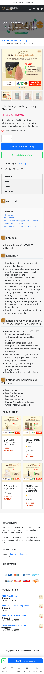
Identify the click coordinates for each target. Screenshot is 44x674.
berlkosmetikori (19, 557)
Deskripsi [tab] (8, 176)
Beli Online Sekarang (22, 146)
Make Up (23, 40)
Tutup (17, 211)
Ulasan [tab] (7, 186)
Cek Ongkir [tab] (9, 191)
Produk (14, 2)
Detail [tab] (6, 181)
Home (6, 40)
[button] (39, 69)
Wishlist (21, 2)
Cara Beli (29, 2)
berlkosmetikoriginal (19, 554)
